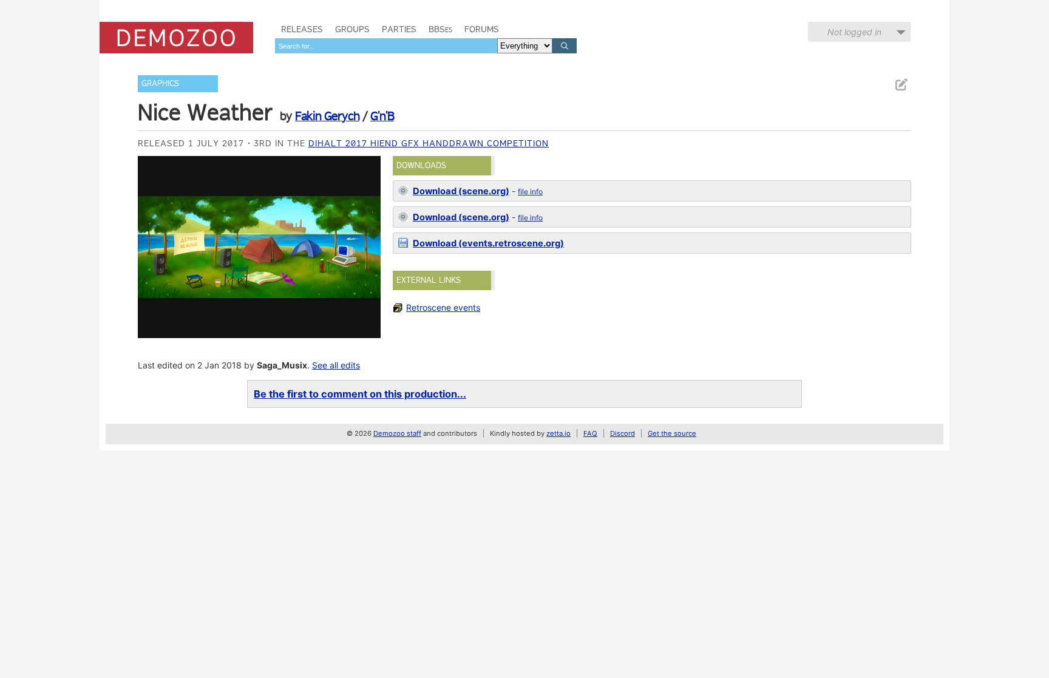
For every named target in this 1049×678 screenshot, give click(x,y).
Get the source (672, 433)
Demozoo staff (397, 433)
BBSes (440, 29)
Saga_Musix (282, 365)
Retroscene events (443, 307)
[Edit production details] (901, 84)
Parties (399, 29)
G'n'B (382, 116)
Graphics (160, 83)
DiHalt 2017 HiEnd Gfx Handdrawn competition (428, 143)
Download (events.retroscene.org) (488, 243)
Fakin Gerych (327, 116)
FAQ (590, 433)
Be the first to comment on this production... (360, 394)
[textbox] (386, 45)
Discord (622, 433)
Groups (352, 29)
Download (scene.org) (461, 191)
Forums (481, 29)
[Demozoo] (176, 37)
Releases (302, 29)
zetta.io (558, 433)
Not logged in (854, 32)
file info (530, 191)
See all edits (336, 365)
